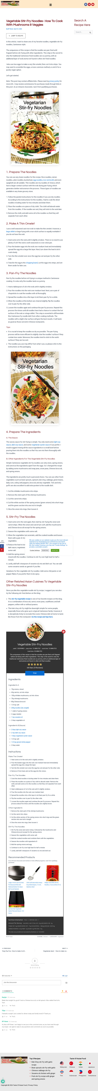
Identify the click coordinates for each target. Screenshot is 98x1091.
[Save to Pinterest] (2, 550)
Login (66, 976)
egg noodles (37, 180)
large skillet (10, 232)
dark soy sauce (17, 445)
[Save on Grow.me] (2, 554)
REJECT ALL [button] (45, 550)
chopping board (32, 263)
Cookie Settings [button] (35, 550)
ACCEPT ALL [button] (55, 550)
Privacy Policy (33, 1085)
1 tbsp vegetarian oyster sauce (21, 736)
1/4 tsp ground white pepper (20, 742)
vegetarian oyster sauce (41, 445)
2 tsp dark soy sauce (18, 733)
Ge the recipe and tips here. (42, 617)
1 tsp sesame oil (17, 717)
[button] (50, 5)
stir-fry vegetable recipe (21, 599)
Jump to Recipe (17, 36)
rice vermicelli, (48, 180)
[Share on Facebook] (2, 546)
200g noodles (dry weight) (20, 708)
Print (34, 673)
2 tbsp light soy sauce (18, 729)
